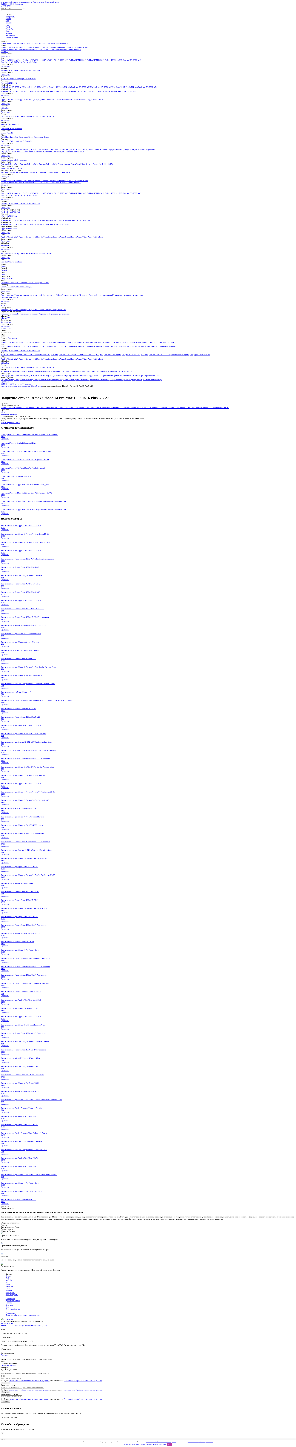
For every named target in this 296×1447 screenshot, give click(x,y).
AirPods (9, 23)
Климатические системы (36, 116)
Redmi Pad (5, 137)
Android (9, 33)
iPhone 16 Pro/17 (147, 408)
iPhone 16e (13, 50)
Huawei (9, 125)
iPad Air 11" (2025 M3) (41, 60)
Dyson (8, 31)
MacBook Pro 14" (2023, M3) (12, 91)
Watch (8, 27)
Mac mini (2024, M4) (9, 83)
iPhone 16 (5, 50)
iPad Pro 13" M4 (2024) (28, 62)
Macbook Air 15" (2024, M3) (101, 87)
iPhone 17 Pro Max (8, 48)
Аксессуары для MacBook (69, 149)
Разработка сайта (8, 1323)
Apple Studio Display (28, 79)
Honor (3, 125)
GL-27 (3, 412)
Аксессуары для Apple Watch (47, 149)
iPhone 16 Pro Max (58, 48)
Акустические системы (74, 152)
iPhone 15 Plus (48, 50)
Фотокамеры (22, 160)
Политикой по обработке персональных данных (83, 1381)
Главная (4, 386)
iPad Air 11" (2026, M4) (59, 60)
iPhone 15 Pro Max (24, 50)
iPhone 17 (39, 48)
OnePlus (15, 125)
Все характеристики (9, 414)
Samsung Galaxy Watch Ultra (74, 164)
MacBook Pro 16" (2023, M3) (80, 91)
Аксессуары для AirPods (90, 149)
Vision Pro (9, 29)
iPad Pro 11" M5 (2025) (95, 60)
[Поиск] (3, 335)
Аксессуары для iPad (28, 149)
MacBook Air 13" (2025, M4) (56, 87)
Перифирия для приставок (59, 172)
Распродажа (10, 17)
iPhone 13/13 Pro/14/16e (58, 408)
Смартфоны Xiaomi (41, 137)
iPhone (8, 19)
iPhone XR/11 (223, 408)
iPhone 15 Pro (37, 50)
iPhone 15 (58, 50)
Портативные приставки (27, 172)
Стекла (39, 386)
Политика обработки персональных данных (23, 1315)
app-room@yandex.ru (23, 384)
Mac (7, 25)
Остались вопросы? (39, 1325)
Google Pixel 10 (7, 133)
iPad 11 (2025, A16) (24, 60)
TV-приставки (43, 172)
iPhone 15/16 (136, 408)
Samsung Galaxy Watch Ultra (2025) (99, 164)
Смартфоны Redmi (26, 137)
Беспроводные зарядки (128, 149)
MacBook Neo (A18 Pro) (10, 79)
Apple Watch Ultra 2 (80, 100)
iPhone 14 (77, 50)
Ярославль (19, 4)
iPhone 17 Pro (21, 48)
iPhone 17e (47, 48)
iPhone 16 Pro (71, 48)
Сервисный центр (52, 2)
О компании (6, 2)
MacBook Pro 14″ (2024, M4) (35, 91)
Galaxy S (21, 141)
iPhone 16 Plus (82, 48)
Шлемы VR (12, 160)
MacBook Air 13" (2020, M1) (12, 87)
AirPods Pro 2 (14, 70)
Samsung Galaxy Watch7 (10, 164)
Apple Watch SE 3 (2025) (28, 100)
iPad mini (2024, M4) (9, 60)
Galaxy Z (28, 141)
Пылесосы (50, 116)
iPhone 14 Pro (73, 408)
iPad (7, 21)
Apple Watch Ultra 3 (95, 100)
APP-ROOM (8, 1319)
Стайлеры (16, 116)
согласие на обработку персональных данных (161, 1442)
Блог (43, 2)
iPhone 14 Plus (68, 50)
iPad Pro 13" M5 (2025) (10, 62)
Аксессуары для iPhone (10, 149)
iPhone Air (30, 48)
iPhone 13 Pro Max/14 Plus (39, 408)
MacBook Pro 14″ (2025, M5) (57, 91)
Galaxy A (13, 141)
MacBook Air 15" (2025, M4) (123, 87)
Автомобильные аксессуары (54, 152)
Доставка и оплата (18, 2)
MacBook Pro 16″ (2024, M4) (103, 91)
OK (169, 1444)
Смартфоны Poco (15, 129)
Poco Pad (4, 129)
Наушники (38, 152)
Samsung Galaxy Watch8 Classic (51, 164)
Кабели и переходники (24, 152)
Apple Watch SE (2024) (10, 100)
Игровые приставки (9, 172)
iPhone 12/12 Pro (22, 408)
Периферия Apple (8, 152)
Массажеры (17, 168)
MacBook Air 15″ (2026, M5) (146, 87)
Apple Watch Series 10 (46, 100)
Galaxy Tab (5, 141)
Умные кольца (7, 168)
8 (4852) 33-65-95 (7, 4)
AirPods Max (35, 70)
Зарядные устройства (146, 149)
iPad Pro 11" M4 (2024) (77, 60)
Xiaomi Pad (14, 137)
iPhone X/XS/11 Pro (210, 408)
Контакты (37, 2)
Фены (23, 116)
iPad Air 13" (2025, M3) (114, 60)
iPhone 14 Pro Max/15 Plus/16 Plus (92, 408)
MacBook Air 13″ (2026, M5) (79, 87)
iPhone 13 (4, 52)
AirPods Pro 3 (24, 70)
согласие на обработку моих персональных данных (29, 1381)
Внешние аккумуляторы (109, 149)
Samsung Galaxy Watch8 (29, 164)
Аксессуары (10, 35)
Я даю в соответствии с (53, 1381)
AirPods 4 (5, 70)
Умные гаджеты (12, 37)
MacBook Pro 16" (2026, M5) (125, 91)
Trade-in (29, 2)
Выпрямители (6, 116)
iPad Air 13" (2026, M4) (132, 60)
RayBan (4, 160)
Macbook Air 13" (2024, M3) (34, 87)
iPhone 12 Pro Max (8, 408)
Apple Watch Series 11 (63, 100)
